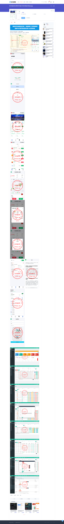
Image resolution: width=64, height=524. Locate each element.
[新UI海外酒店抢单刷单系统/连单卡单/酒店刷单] (44, 47)
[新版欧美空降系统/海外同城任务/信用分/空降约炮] (44, 53)
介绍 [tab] (11, 22)
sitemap (54, 522)
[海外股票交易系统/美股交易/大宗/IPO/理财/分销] (44, 32)
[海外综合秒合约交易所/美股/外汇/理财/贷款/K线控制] (44, 35)
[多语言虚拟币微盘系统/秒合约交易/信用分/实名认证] (35, 506)
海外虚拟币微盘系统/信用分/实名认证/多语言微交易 (21, 511)
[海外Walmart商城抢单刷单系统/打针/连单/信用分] (44, 29)
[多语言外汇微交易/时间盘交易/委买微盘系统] (28, 506)
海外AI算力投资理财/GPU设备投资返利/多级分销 (50, 50)
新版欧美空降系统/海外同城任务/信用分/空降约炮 (49, 53)
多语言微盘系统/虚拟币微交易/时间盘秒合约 (13, 511)
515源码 (14, 522)
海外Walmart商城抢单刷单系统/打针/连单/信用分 (50, 29)
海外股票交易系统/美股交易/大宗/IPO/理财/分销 (50, 32)
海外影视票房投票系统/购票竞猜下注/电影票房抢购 (50, 38)
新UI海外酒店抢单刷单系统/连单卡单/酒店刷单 (50, 47)
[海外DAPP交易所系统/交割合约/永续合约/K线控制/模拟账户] (44, 44)
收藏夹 (51, 2)
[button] (42, 2)
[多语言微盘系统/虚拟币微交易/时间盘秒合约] (13, 506)
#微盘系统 (11, 495)
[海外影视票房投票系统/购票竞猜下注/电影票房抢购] (44, 38)
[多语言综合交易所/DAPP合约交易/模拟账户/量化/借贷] (44, 41)
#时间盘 (18, 495)
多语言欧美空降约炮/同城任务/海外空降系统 (49, 56)
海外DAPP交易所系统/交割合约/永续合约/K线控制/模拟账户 (49, 44)
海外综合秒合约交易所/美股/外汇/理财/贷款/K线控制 (50, 35)
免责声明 (48, 522)
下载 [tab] (14, 22)
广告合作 (51, 522)
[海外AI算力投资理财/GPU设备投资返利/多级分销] (44, 50)
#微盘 (20, 495)
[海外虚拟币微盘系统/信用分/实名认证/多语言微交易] (21, 506)
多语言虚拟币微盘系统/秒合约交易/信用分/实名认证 (36, 511)
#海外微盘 (15, 495)
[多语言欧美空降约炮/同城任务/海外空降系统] (44, 56)
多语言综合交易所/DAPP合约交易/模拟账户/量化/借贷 (49, 41)
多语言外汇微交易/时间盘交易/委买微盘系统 (28, 511)
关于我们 (45, 522)
